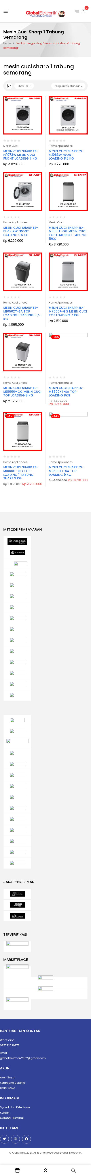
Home (7, 43)
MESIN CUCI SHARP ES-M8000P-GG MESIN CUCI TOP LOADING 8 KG (22, 392)
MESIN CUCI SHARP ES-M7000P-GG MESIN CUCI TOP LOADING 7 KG (68, 311)
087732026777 (9, 1045)
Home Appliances (61, 146)
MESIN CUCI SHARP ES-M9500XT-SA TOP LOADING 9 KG (66, 471)
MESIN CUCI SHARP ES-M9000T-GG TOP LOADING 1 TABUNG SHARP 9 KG (20, 472)
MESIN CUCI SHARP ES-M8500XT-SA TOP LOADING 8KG (66, 392)
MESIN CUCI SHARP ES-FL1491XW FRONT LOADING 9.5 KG (20, 231)
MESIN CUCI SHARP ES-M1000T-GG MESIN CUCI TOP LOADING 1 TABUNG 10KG (67, 233)
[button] (83, 11)
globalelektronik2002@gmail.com (23, 1058)
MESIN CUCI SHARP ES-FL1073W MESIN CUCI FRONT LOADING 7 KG (20, 155)
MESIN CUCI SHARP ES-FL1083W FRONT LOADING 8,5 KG (66, 155)
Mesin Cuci (10, 146)
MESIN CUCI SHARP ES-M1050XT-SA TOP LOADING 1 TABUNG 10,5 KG (21, 313)
